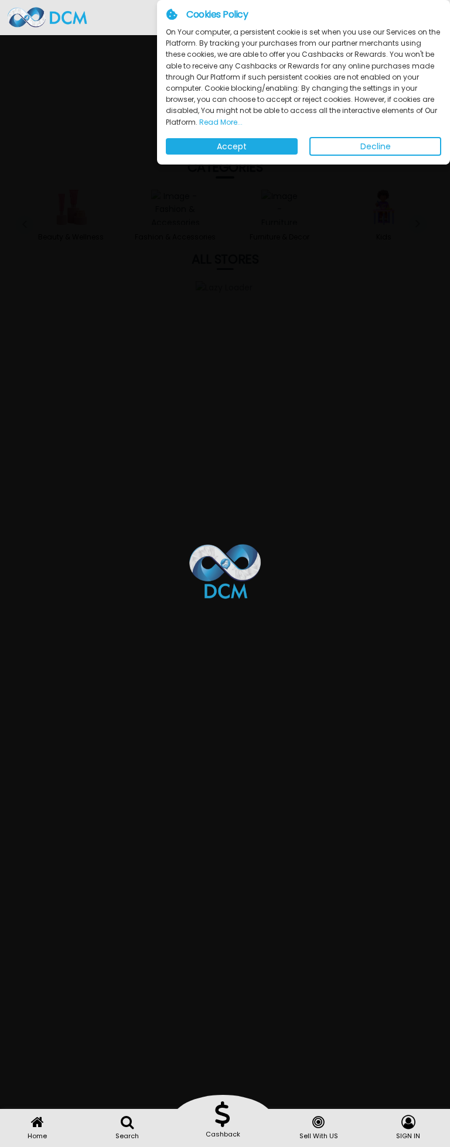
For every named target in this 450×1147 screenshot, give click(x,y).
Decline (375, 146)
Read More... (220, 122)
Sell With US (318, 1136)
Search (127, 1136)
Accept (232, 146)
